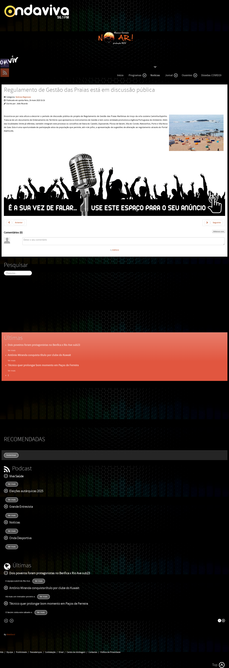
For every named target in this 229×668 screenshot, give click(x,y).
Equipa (10, 652)
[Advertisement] (97, 306)
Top (214, 665)
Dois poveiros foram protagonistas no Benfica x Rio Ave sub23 (44, 345)
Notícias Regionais (23, 97)
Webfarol (11, 634)
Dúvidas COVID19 (211, 75)
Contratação (50, 652)
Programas (135, 75)
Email (61, 652)
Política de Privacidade (110, 652)
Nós (1, 652)
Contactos (92, 652)
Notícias (155, 75)
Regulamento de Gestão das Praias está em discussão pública (79, 90)
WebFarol (115, 250)
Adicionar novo (218, 231)
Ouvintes (187, 75)
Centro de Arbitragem (76, 652)
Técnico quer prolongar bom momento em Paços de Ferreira (43, 365)
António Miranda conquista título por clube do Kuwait (39, 355)
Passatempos (36, 652)
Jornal (169, 75)
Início (120, 75)
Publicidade (21, 652)
